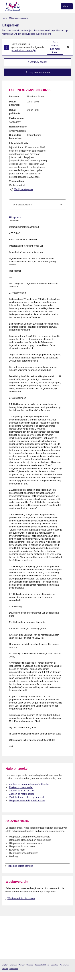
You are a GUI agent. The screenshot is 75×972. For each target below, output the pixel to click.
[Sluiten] (68, 47)
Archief (5, 969)
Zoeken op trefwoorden (21, 787)
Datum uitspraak (14, 103)
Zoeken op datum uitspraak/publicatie (29, 784)
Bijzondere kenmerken (15, 137)
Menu (66, 6)
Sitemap (13, 965)
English (5, 965)
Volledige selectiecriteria (20, 865)
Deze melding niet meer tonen (55, 47)
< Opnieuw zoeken (37, 62)
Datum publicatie (14, 112)
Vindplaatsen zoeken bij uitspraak (27, 797)
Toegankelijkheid (42, 965)
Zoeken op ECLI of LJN (21, 790)
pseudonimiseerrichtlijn (23, 50)
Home (4, 18)
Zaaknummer (16, 118)
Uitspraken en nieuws (18, 18)
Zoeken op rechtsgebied (21, 794)
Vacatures (64, 965)
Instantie (14, 96)
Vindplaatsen (16, 181)
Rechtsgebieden (18, 126)
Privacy (22, 965)
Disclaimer (13, 969)
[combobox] (37, 204)
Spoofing (54, 965)
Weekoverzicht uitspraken (21, 898)
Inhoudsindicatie (18, 143)
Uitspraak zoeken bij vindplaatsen (27, 800)
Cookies (29, 965)
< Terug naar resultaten (37, 72)
